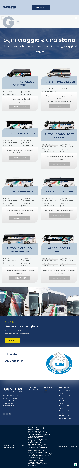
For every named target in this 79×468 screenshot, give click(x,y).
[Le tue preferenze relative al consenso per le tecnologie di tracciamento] (75, 464)
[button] (2, 18)
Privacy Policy (32, 428)
